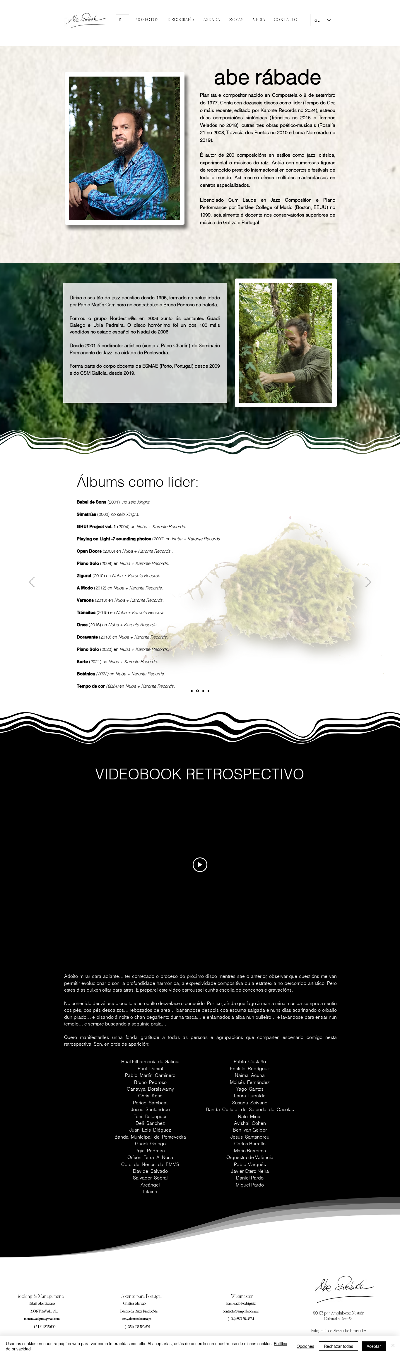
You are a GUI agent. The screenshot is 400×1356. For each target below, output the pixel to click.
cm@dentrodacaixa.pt (136, 1319)
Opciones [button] (305, 1346)
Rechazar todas (338, 1346)
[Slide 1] (192, 691)
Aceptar (374, 1346)
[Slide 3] (203, 691)
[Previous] (32, 582)
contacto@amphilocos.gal (241, 1311)
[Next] (368, 582)
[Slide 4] (208, 691)
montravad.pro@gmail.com (42, 1319)
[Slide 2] (197, 691)
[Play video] (200, 864)
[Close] (392, 1346)
